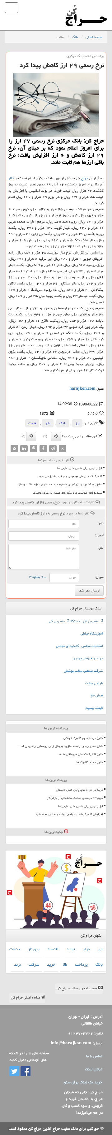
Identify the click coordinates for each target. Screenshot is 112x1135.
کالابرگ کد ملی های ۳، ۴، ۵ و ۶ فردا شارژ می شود (70, 476)
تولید (70, 949)
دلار (11, 178)
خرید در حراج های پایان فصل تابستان (79, 790)
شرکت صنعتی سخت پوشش (83, 670)
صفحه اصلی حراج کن (26, 997)
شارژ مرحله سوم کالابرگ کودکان (83, 738)
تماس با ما (94, 1056)
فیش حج (97, 695)
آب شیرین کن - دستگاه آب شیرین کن (76, 621)
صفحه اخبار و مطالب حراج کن (77, 988)
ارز (77, 423)
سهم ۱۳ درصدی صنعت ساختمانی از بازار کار (75, 798)
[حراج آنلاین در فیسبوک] (24, 1071)
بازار (86, 949)
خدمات (14, 949)
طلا (65, 964)
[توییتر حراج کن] (14, 1071)
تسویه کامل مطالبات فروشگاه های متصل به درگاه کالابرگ (67, 493)
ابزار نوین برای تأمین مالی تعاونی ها (79, 468)
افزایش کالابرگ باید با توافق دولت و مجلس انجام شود (69, 814)
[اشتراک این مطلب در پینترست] (33, 449)
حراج (84, 178)
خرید (51, 964)
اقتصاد (52, 949)
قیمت (32, 423)
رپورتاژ (34, 949)
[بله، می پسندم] (56, 436)
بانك (62, 423)
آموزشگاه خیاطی (92, 633)
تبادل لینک (93, 1069)
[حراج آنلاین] (86, 7)
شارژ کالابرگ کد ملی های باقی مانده (81, 754)
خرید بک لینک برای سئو (83, 1082)
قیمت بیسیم (94, 707)
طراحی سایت (94, 683)
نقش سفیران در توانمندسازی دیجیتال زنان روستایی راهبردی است (60, 746)
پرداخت (81, 964)
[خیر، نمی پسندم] (31, 436)
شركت (34, 964)
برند (17, 964)
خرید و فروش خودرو (88, 658)
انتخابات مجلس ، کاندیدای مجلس (79, 645)
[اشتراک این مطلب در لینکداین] (24, 449)
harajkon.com (82, 388)
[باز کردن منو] (11, 7)
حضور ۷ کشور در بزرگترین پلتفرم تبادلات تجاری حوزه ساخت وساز (60, 484)
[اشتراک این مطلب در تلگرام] (53, 449)
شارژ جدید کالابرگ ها (90, 762)
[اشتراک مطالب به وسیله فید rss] (14, 449)
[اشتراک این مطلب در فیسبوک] (43, 449)
